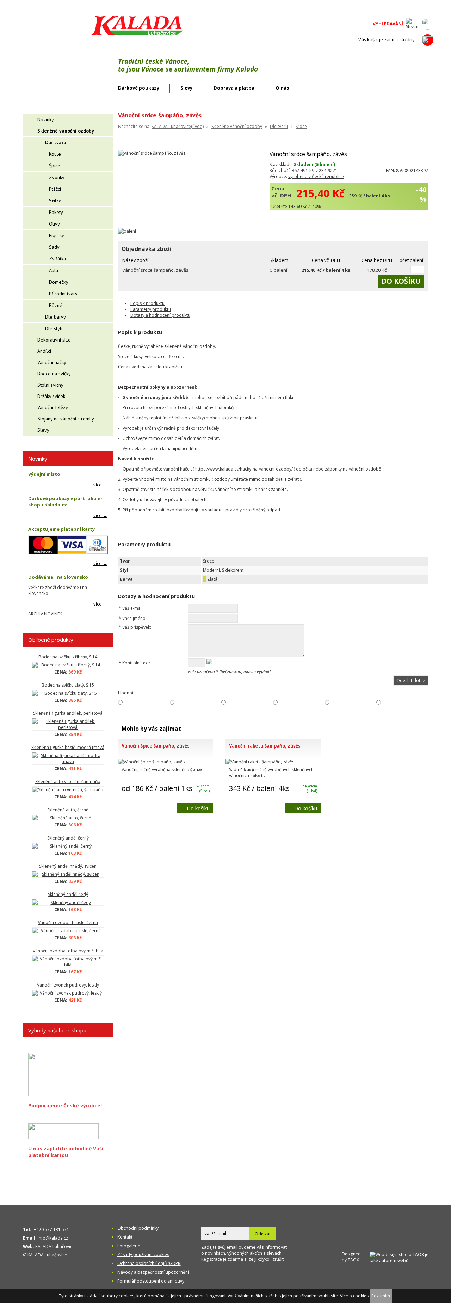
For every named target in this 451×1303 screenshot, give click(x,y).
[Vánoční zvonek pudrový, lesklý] (68, 993)
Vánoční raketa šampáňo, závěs (265, 745)
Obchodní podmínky (138, 1228)
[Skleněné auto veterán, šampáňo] (68, 789)
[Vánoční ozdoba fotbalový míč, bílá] (68, 961)
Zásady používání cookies (143, 1255)
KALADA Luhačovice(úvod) (178, 126)
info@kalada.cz (53, 1238)
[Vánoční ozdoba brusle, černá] (68, 930)
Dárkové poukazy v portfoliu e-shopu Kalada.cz (65, 501)
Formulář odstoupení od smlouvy (150, 1281)
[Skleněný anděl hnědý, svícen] (68, 874)
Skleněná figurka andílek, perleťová (68, 713)
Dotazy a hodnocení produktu (160, 315)
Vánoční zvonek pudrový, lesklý (68, 985)
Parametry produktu (150, 309)
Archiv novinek (45, 614)
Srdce (301, 126)
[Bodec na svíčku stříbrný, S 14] (68, 665)
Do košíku (198, 808)
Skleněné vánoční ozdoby (236, 126)
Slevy (186, 88)
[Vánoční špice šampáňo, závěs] (151, 762)
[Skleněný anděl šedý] (68, 902)
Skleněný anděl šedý (68, 894)
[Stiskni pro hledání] (412, 24)
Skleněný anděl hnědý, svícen (68, 866)
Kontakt (124, 1237)
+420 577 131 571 (51, 1230)
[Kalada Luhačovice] (136, 34)
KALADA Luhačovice (55, 1246)
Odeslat (263, 1234)
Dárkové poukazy (138, 88)
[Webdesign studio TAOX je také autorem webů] (401, 1257)
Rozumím (380, 1296)
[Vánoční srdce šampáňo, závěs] (151, 153)
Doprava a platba (234, 88)
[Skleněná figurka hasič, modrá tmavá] (68, 758)
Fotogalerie (128, 1246)
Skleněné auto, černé (67, 810)
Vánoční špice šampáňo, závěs (156, 745)
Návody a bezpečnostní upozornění (153, 1272)
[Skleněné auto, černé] (68, 818)
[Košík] (427, 39)
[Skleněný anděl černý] (68, 846)
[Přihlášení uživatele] (427, 24)
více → (100, 484)
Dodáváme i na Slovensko (58, 577)
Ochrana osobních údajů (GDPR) (149, 1263)
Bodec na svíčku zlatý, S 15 (68, 685)
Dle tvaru (279, 126)
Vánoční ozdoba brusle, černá (68, 923)
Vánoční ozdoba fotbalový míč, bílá (68, 951)
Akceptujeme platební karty (61, 529)
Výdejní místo (44, 474)
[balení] (127, 231)
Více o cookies (354, 1296)
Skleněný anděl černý (68, 838)
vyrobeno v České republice (316, 176)
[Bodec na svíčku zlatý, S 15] (68, 693)
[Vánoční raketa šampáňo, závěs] (260, 762)
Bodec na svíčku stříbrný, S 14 (67, 657)
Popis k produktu (147, 303)
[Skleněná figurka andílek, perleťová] (68, 724)
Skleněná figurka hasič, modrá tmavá (67, 747)
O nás (282, 88)
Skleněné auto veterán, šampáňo (67, 782)
